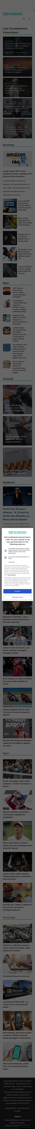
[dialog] (17, 564)
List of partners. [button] (11, 575)
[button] (17, 562)
